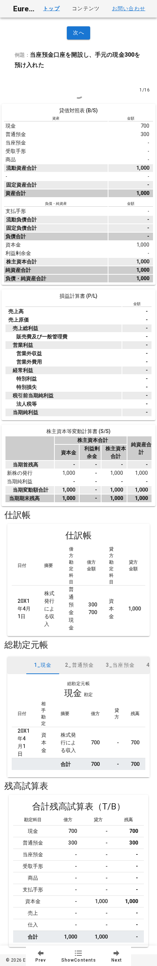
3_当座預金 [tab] (120, 665)
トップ (51, 8)
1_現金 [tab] (43, 665)
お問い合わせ (128, 8)
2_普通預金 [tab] (79, 665)
